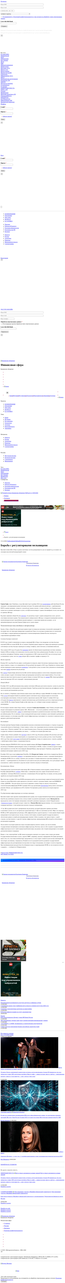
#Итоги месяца (5, 71)
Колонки (7, 231)
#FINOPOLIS (4, 97)
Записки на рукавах (6, 803)
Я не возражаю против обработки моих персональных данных (21, 324)
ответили (23, 615)
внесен (11, 700)
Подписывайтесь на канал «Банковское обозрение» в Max (19, 860)
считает (5, 672)
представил (16, 739)
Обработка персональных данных (11, 322)
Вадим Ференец (5, 1120)
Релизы (7, 236)
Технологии (30, 395)
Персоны (7, 224)
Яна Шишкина (5, 1159)
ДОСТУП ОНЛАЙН (7, 309)
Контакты (7, 1228)
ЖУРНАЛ (8, 219)
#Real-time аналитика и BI (8, 94)
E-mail (3, 107)
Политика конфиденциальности (13, 1230)
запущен (23, 734)
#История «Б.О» (5, 68)
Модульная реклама (10, 455)
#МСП (2, 77)
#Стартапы (4, 86)
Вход (2, 155)
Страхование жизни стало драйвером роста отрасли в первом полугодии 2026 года (25, 1006)
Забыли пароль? (7, 116)
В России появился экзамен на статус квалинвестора (16, 1012)
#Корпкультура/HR (6, 72)
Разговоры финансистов (12, 228)
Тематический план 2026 (11, 500)
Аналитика (8, 238)
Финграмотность (38, 395)
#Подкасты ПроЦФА (7, 83)
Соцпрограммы (9, 244)
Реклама (6, 1226)
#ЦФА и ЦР (4, 89)
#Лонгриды (4, 74)
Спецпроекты (9, 459)
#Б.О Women (4, 60)
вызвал (8, 669)
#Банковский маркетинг (8, 102)
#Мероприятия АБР (6, 100)
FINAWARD (8, 215)
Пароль (3, 111)
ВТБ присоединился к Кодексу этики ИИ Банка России (17, 1017)
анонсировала (44, 785)
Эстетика (52, 395)
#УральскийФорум (6, 96)
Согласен (3, 1281)
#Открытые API (5, 80)
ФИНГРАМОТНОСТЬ (16, 852)
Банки (11, 395)
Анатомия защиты (6, 1112)
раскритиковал (46, 604)
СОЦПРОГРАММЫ (6, 1191)
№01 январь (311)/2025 (7, 854)
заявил (19, 711)
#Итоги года (4, 69)
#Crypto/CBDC (5, 54)
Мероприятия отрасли (11, 242)
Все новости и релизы (7, 1033)
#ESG (2, 57)
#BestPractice (4, 476)
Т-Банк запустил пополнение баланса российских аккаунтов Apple (20, 1026)
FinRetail (17, 541)
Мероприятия (9, 461)
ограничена (24, 667)
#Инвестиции (5, 66)
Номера (6, 496)
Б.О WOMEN (9, 221)
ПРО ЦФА (8, 217)
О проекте (7, 1223)
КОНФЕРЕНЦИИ (10, 214)
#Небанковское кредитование (9, 79)
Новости (7, 235)
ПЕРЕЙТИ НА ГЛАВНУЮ (9, 1164)
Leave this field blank (7, 21)
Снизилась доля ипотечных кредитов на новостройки (16, 1009)
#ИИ (2, 63)
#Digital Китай (5, 56)
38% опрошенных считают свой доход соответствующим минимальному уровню (24, 1020)
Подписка (3, 1)
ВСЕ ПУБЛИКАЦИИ (7, 1035)
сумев (20, 656)
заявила (53, 744)
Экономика (46, 395)
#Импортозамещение (7, 65)
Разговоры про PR (10, 230)
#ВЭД (2, 62)
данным (47, 677)
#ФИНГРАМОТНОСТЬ (7, 88)
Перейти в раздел (6, 1186)
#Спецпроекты (5, 85)
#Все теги (3, 478)
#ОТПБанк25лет (5, 99)
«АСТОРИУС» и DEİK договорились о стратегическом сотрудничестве (21, 1023)
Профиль (3, 104)
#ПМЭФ (3, 82)
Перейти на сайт (5, 1208)
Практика (7, 240)
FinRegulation (11, 541)
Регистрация (4, 258)
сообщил (19, 756)
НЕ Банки (16, 395)
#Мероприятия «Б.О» (7, 76)
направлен (25, 650)
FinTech (22, 541)
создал (5, 695)
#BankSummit (4, 93)
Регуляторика (23, 395)
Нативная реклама (10, 457)
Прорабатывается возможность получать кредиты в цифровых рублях (21, 1002)
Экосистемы (4, 852)
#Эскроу (3, 91)
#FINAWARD (5, 59)
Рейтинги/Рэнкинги (10, 226)
